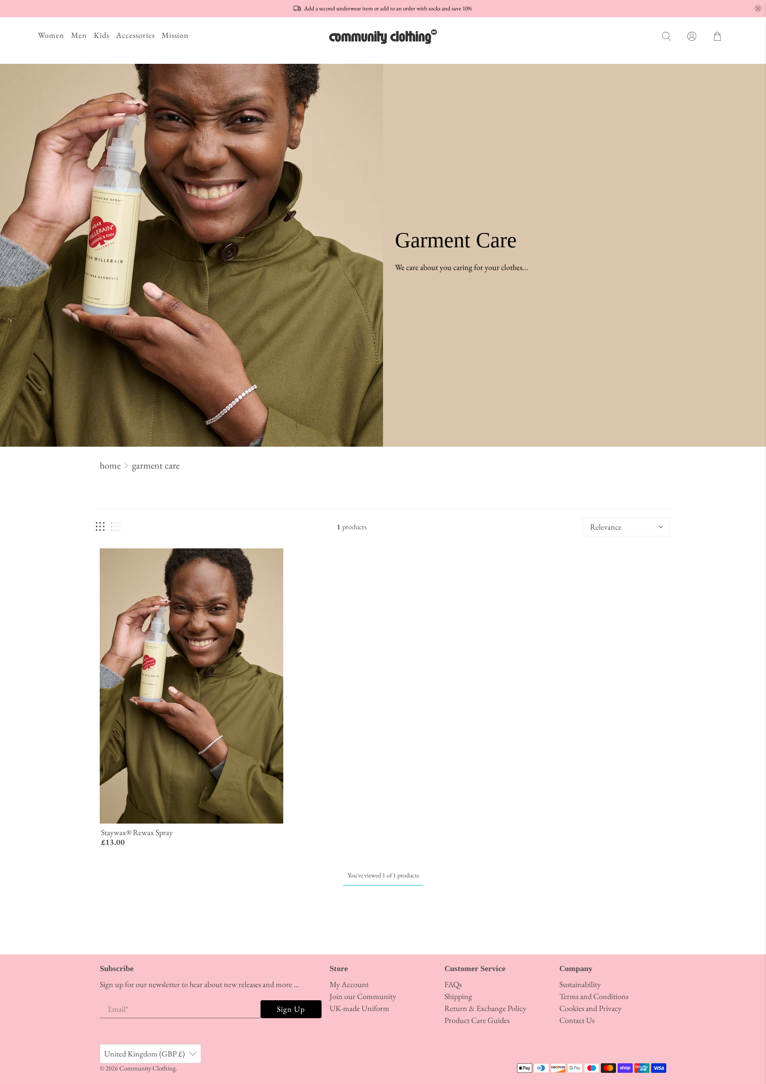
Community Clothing (147, 1068)
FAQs (453, 984)
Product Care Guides (476, 1020)
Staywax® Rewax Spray (137, 832)
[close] (758, 8)
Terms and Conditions (593, 996)
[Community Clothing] (383, 36)
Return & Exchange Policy (485, 1008)
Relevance (606, 527)
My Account (349, 984)
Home (110, 465)
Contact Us (576, 1020)
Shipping (458, 996)
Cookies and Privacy (590, 1008)
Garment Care (156, 465)
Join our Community (363, 996)
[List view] (116, 526)
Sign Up (291, 1009)
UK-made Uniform (359, 1008)
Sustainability (580, 984)
